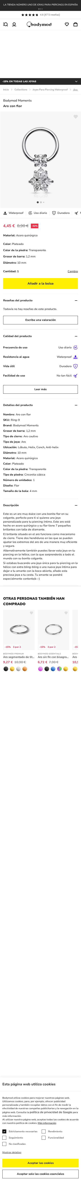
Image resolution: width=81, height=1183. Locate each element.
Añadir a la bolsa (40, 283)
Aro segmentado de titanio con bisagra (19, 657)
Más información (47, 1123)
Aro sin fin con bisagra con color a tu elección (53, 657)
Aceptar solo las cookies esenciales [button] (40, 1174)
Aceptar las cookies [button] (41, 1163)
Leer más (40, 389)
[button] (40, 160)
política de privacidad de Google (51, 1112)
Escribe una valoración (40, 320)
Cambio (73, 271)
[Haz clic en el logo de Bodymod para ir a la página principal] (40, 24)
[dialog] (40, 1130)
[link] (6, 669)
